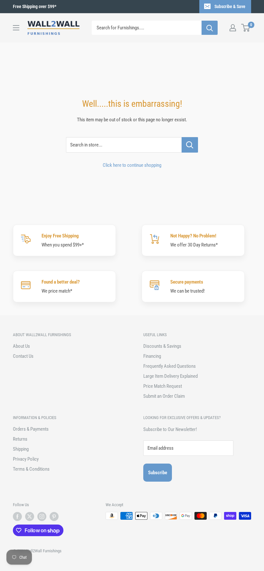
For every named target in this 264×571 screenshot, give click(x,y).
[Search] (210, 28)
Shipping (21, 449)
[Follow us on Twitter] (29, 516)
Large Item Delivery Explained (170, 376)
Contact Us (23, 356)
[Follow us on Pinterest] (54, 516)
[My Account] (233, 27)
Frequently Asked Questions (169, 366)
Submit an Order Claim (164, 396)
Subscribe (157, 473)
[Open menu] (16, 27)
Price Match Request (162, 386)
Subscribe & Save (229, 6)
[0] (246, 28)
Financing (152, 356)
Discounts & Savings (162, 346)
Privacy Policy (26, 459)
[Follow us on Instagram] (41, 516)
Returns (20, 439)
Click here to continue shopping (132, 165)
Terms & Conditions (31, 469)
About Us (21, 346)
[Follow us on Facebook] (17, 516)
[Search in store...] (190, 145)
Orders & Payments (31, 429)
